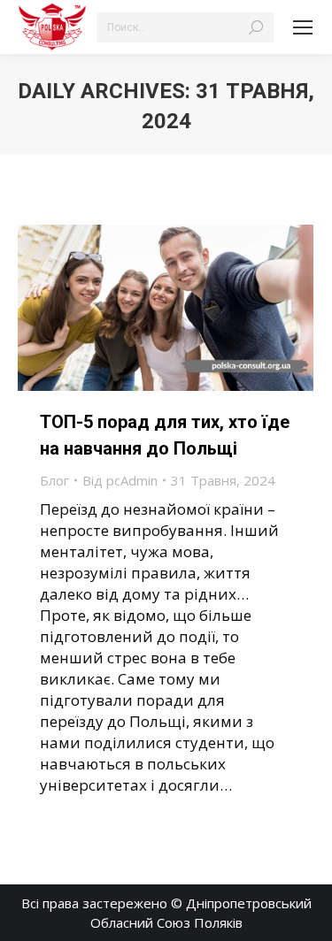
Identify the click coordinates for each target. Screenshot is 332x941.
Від (120, 480)
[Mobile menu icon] (302, 27)
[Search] (256, 27)
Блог (54, 480)
